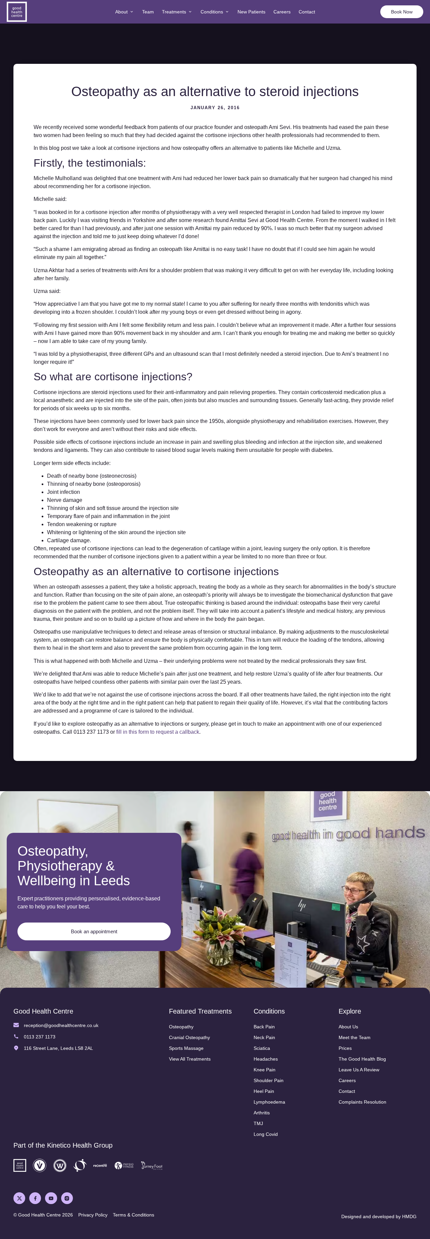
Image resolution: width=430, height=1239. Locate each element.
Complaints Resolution (362, 1102)
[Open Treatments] (190, 11)
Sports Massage (186, 1048)
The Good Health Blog (362, 1059)
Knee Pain (264, 1069)
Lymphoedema (269, 1102)
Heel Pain (264, 1091)
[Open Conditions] (227, 11)
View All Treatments (190, 1059)
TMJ (258, 1123)
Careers (347, 1080)
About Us (348, 1026)
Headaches (266, 1059)
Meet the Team (355, 1037)
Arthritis (262, 1112)
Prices (345, 1048)
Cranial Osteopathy (189, 1037)
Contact (347, 1091)
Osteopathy (181, 1026)
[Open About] (131, 11)
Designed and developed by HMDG (379, 1216)
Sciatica (262, 1048)
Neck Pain (264, 1037)
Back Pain (264, 1026)
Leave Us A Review (359, 1069)
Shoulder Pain (269, 1080)
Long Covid (266, 1134)
